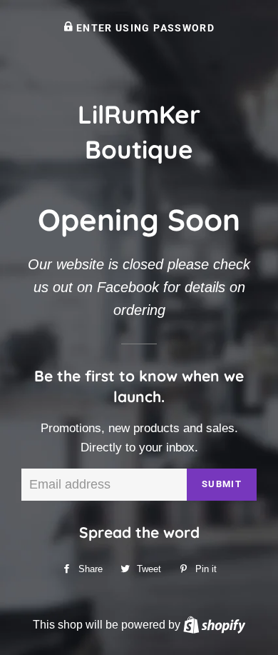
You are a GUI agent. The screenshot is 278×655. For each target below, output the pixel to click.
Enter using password (144, 28)
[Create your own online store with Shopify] (214, 624)
